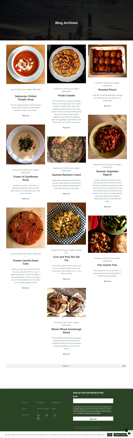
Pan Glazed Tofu (107, 265)
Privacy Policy (84, 428)
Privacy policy (120, 434)
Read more (25, 115)
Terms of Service (95, 428)
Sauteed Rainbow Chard (66, 174)
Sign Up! (93, 419)
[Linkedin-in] (38, 415)
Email (75, 396)
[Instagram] (55, 415)
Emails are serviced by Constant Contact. (89, 413)
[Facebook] (38, 418)
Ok (110, 434)
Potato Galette (66, 95)
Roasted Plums (107, 89)
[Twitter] (46, 415)
